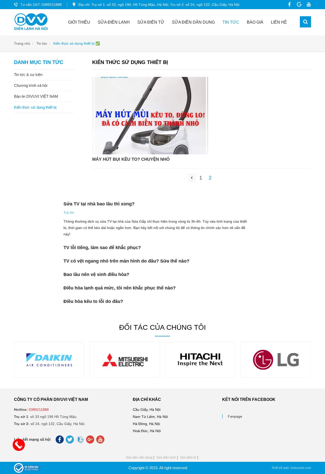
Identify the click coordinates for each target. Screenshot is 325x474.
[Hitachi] (200, 371)
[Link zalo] (80, 442)
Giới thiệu (79, 22)
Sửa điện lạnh (114, 22)
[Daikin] (49, 371)
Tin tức (230, 22)
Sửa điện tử (150, 22)
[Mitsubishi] (125, 371)
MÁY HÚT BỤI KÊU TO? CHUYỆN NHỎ (131, 159)
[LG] (276, 371)
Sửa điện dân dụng (193, 22)
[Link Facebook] (288, 4)
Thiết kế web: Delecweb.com (291, 468)
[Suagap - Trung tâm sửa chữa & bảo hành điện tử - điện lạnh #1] (31, 22)
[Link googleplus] (297, 4)
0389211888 (52, 5)
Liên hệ (279, 22)
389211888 (40, 409)
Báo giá (255, 22)
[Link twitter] (70, 441)
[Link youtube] (307, 4)
